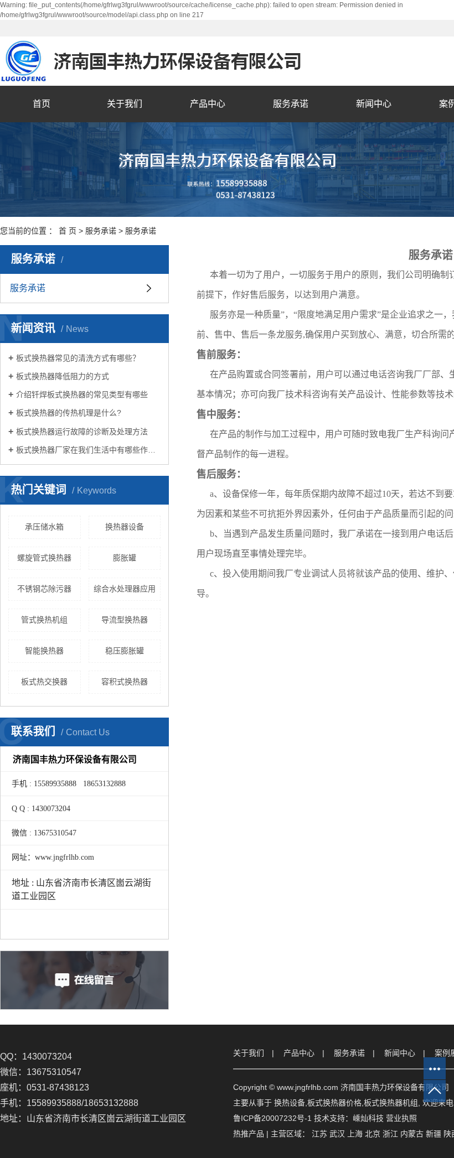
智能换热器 (44, 650)
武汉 (337, 1133)
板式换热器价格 (334, 1102)
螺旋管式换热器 (44, 557)
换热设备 (289, 1102)
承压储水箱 (44, 526)
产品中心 (207, 103)
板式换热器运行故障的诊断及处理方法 (82, 431)
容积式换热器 (124, 681)
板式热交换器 (44, 681)
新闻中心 (373, 103)
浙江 (390, 1133)
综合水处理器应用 (125, 588)
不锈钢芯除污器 (44, 588)
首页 (41, 103)
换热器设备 (124, 526)
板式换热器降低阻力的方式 (62, 376)
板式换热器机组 (391, 1102)
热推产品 (248, 1133)
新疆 (433, 1133)
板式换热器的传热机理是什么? (68, 412)
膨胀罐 (124, 557)
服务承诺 (290, 103)
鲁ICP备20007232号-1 (272, 1118)
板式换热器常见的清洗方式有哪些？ (78, 358)
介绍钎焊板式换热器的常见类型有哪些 (82, 394)
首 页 (67, 230)
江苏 (319, 1133)
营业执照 (401, 1118)
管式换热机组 (44, 619)
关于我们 (124, 103)
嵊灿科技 (368, 1118)
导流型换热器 (124, 619)
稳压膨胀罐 (124, 650)
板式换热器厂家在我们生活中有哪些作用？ (88, 449)
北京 (372, 1133)
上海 (355, 1133)
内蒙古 (412, 1133)
